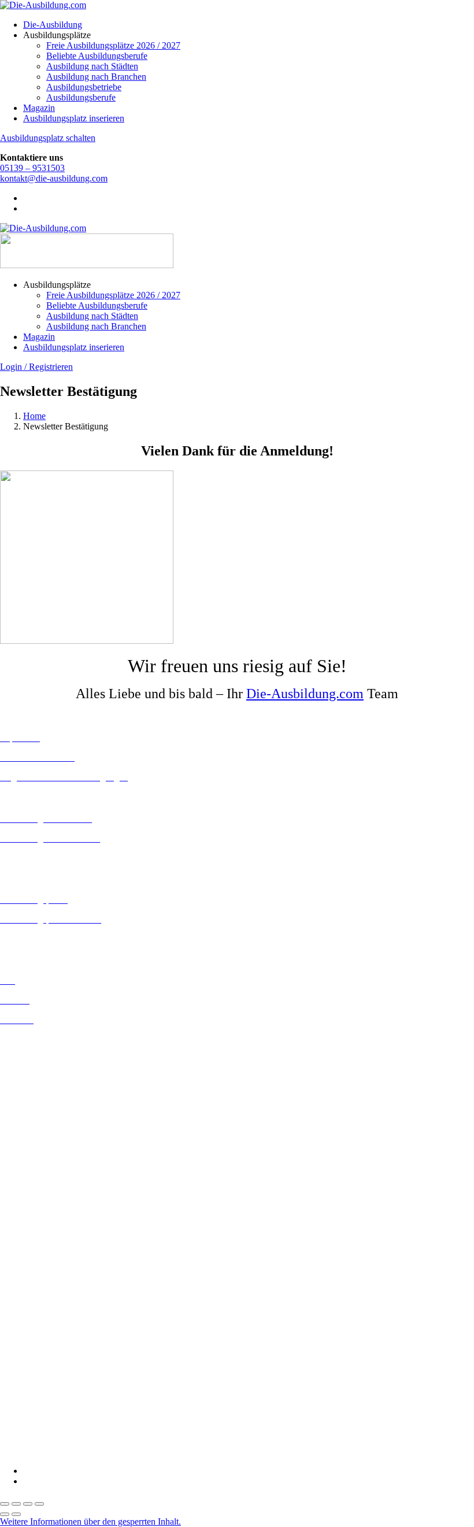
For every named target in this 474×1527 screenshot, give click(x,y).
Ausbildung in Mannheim (47, 1194)
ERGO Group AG (34, 1328)
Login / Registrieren (36, 367)
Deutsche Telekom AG (42, 1297)
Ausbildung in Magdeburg (48, 1184)
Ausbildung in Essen (38, 1091)
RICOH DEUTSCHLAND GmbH (65, 1400)
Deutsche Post (26, 1287)
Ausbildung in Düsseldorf (47, 1081)
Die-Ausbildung (52, 24)
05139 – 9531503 (32, 168)
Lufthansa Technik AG (42, 1379)
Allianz (13, 1245)
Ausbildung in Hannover (45, 1123)
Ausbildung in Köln (36, 1153)
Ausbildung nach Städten (92, 66)
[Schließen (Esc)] (39, 1504)
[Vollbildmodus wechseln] (16, 1504)
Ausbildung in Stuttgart (42, 1226)
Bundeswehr (23, 1266)
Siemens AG (23, 1410)
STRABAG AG (30, 1421)
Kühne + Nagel (28, 1369)
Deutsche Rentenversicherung (54, 1318)
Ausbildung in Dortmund (46, 1060)
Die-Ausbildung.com (305, 693)
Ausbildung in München (44, 1205)
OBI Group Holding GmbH (51, 1390)
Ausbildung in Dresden (42, 1071)
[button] (90, 1521)
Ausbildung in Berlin (38, 1039)
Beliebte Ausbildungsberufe (96, 56)
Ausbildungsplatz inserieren (73, 118)
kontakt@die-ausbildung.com (54, 178)
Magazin (39, 108)
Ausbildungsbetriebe (83, 87)
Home (34, 416)
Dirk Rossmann (28, 1308)
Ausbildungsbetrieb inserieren (54, 939)
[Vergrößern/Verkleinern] (4, 1504)
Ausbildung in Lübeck (41, 1173)
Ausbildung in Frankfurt (44, 1102)
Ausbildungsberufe (81, 97)
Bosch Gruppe (26, 1256)
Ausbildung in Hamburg (44, 1112)
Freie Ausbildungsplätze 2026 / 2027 (113, 45)
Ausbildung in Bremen (41, 1050)
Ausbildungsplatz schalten (47, 138)
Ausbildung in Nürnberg (45, 1215)
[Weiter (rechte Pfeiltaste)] (16, 1514)
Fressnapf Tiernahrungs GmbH (56, 1358)
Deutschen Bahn (30, 1276)
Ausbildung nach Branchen (96, 76)
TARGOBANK (30, 1431)
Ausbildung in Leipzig (41, 1163)
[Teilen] (27, 1504)
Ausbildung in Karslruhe (45, 1142)
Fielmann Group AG (38, 1348)
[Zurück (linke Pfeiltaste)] (4, 1514)
